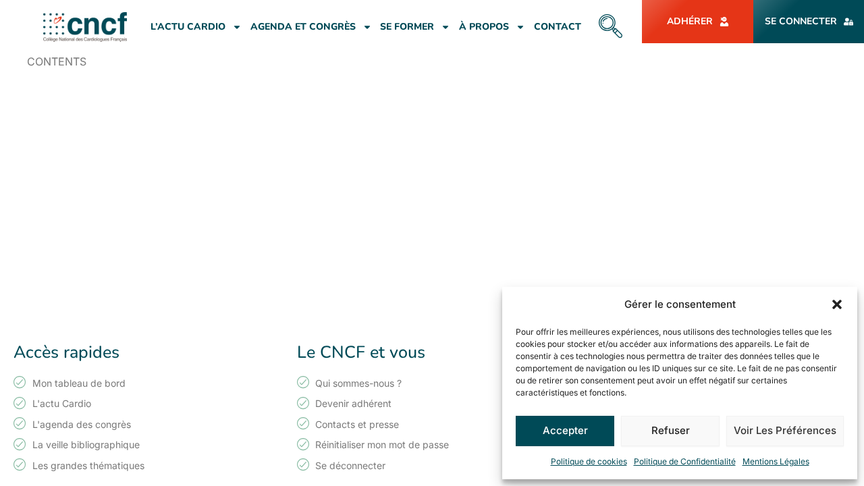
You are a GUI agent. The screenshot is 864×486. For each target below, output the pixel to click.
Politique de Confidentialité (685, 461)
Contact (557, 26)
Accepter (565, 430)
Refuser (670, 430)
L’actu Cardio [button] (188, 26)
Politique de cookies (589, 461)
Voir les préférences (785, 430)
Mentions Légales (775, 461)
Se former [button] (407, 26)
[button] (837, 304)
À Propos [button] (484, 26)
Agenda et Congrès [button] (303, 26)
